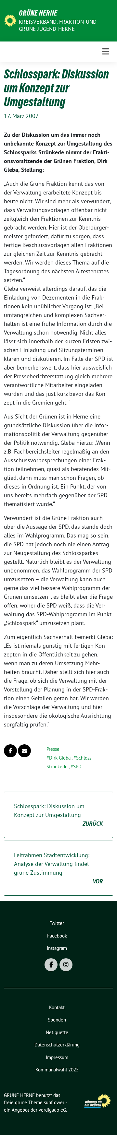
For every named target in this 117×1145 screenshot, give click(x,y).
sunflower (54, 1102)
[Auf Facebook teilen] (10, 750)
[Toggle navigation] (105, 51)
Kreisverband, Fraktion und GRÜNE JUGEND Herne (58, 25)
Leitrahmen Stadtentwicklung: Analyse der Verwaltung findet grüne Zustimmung (58, 868)
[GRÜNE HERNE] (10, 20)
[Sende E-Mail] (24, 750)
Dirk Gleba (60, 758)
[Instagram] (65, 964)
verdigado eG (52, 1110)
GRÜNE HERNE (38, 13)
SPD (77, 766)
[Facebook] (51, 964)
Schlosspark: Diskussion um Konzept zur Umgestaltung (58, 814)
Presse (52, 749)
